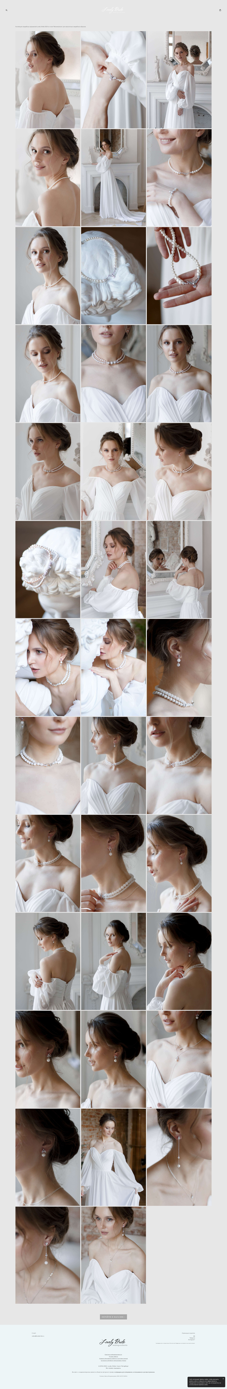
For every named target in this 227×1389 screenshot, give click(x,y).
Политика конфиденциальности (113, 1354)
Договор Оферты (113, 1356)
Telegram (192, 1338)
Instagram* (191, 1339)
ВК (194, 1336)
